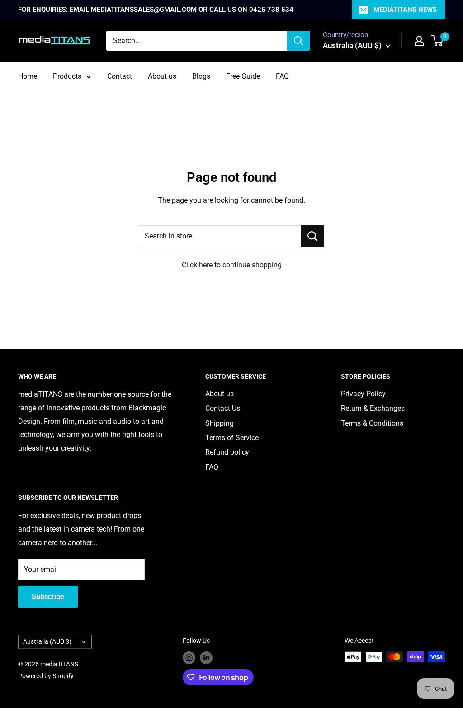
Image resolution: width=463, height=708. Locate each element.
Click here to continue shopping (232, 265)
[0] (437, 40)
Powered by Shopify (46, 675)
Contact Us (222, 408)
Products (67, 76)
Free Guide (243, 76)
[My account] (419, 41)
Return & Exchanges (373, 408)
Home (27, 76)
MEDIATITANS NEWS (405, 9)
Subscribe (48, 596)
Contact (119, 76)
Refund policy (227, 452)
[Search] (298, 41)
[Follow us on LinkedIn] (206, 657)
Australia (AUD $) (47, 641)
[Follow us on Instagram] (189, 657)
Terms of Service (232, 437)
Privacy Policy (363, 394)
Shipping (219, 423)
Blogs (201, 76)
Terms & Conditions (372, 423)
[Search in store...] (312, 236)
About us (162, 76)
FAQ (282, 76)
